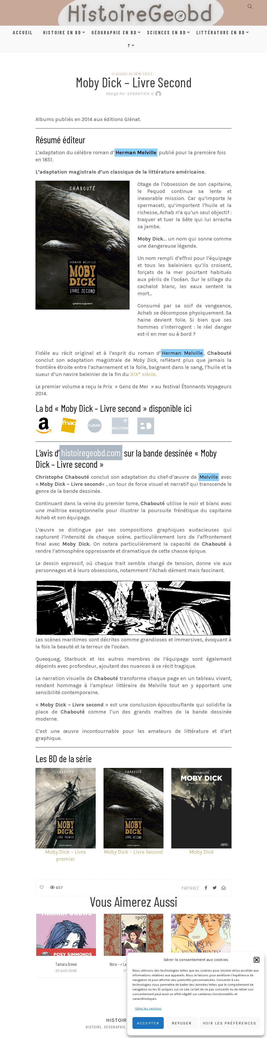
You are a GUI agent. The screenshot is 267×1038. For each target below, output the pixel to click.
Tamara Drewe (66, 964)
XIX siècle (142, 374)
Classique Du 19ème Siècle (132, 74)
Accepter (148, 1023)
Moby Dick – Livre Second (133, 852)
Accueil (23, 32)
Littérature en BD (220, 32)
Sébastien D (130, 93)
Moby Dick (201, 852)
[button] (256, 959)
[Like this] (42, 887)
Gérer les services (148, 1008)
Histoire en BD (62, 32)
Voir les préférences (229, 1023)
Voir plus (66, 935)
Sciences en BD (166, 32)
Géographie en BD (114, 32)
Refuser (182, 1023)
